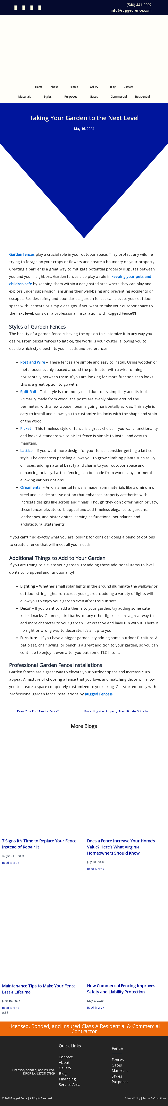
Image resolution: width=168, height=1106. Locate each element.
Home (38, 87)
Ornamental (31, 487)
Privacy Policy (132, 1098)
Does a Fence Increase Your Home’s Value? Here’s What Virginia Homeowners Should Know (121, 847)
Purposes (70, 96)
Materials (24, 96)
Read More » (11, 862)
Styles (48, 96)
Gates (94, 96)
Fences (74, 87)
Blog (113, 87)
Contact (128, 87)
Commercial (119, 96)
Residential (142, 96)
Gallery (94, 87)
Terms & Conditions (154, 1098)
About (54, 87)
